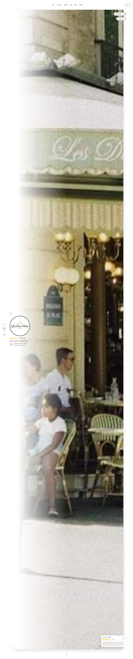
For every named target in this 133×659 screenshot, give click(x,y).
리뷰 (71, 4)
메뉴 (76, 4)
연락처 (81, 4)
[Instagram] (4, 328)
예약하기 (59, 4)
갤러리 (66, 4)
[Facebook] (4, 324)
